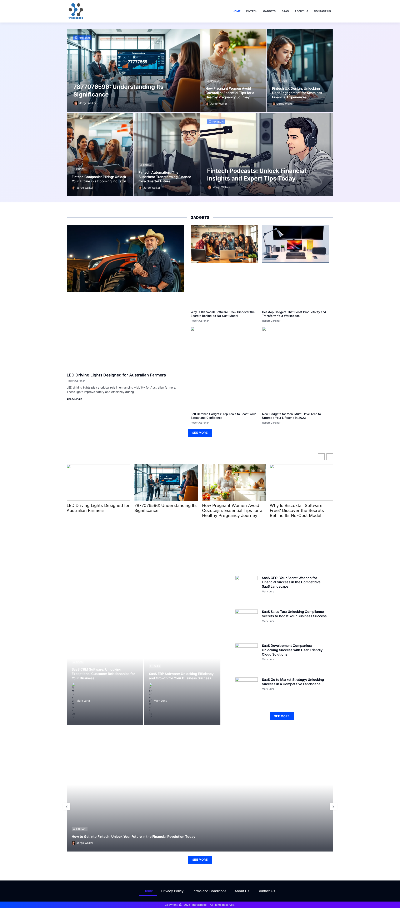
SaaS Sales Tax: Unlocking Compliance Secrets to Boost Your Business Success (294, 614)
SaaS (285, 11)
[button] (66, 806)
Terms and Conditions (209, 891)
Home (236, 11)
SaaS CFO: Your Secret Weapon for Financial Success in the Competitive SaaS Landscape (291, 582)
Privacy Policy (172, 891)
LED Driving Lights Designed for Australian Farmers (116, 375)
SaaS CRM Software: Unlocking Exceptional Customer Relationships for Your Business (103, 673)
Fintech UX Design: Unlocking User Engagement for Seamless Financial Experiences (297, 92)
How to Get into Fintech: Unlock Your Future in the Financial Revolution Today (133, 836)
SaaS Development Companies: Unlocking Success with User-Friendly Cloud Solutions (292, 649)
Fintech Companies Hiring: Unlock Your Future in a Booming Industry (99, 179)
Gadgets (269, 11)
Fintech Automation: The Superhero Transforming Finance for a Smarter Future (165, 176)
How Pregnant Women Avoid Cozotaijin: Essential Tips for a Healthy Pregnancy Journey (229, 92)
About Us (301, 11)
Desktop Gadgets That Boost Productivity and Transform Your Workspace (294, 313)
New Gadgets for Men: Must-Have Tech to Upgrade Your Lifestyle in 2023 (291, 415)
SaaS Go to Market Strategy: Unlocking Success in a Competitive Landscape (293, 681)
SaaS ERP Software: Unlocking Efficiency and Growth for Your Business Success (181, 676)
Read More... (75, 399)
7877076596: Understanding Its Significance (165, 508)
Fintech (251, 11)
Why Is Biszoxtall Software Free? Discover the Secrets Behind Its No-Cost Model (223, 313)
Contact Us (322, 11)
